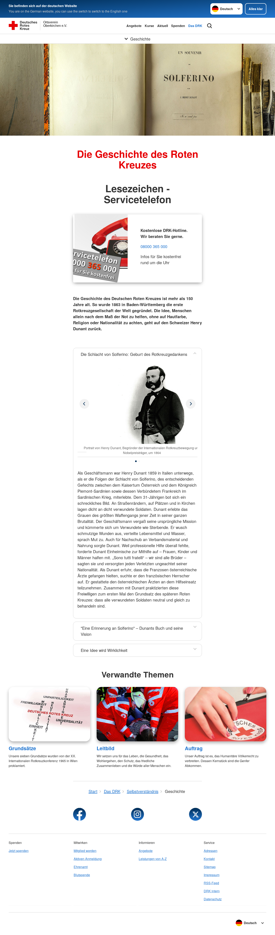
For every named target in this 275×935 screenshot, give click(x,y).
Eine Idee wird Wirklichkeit (104, 650)
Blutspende (82, 875)
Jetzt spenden (19, 850)
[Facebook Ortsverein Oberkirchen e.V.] (79, 814)
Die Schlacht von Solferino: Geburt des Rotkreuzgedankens (134, 354)
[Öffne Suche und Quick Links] (209, 26)
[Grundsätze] (49, 714)
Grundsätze (22, 748)
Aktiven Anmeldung (88, 858)
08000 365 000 (154, 246)
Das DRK (195, 25)
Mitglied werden (85, 850)
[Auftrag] (225, 714)
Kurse (149, 25)
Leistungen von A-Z (153, 858)
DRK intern (212, 891)
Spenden (178, 25)
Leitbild (105, 748)
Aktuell (162, 25)
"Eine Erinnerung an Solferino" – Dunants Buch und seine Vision (132, 631)
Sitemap (210, 866)
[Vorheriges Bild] (190, 404)
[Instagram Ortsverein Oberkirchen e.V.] (137, 814)
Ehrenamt (81, 866)
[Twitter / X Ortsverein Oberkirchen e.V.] (195, 814)
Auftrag (194, 748)
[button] (136, 461)
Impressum (211, 875)
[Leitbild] (137, 714)
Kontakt (209, 858)
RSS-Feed (211, 883)
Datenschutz (213, 899)
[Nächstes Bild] (84, 404)
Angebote (134, 25)
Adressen (210, 850)
